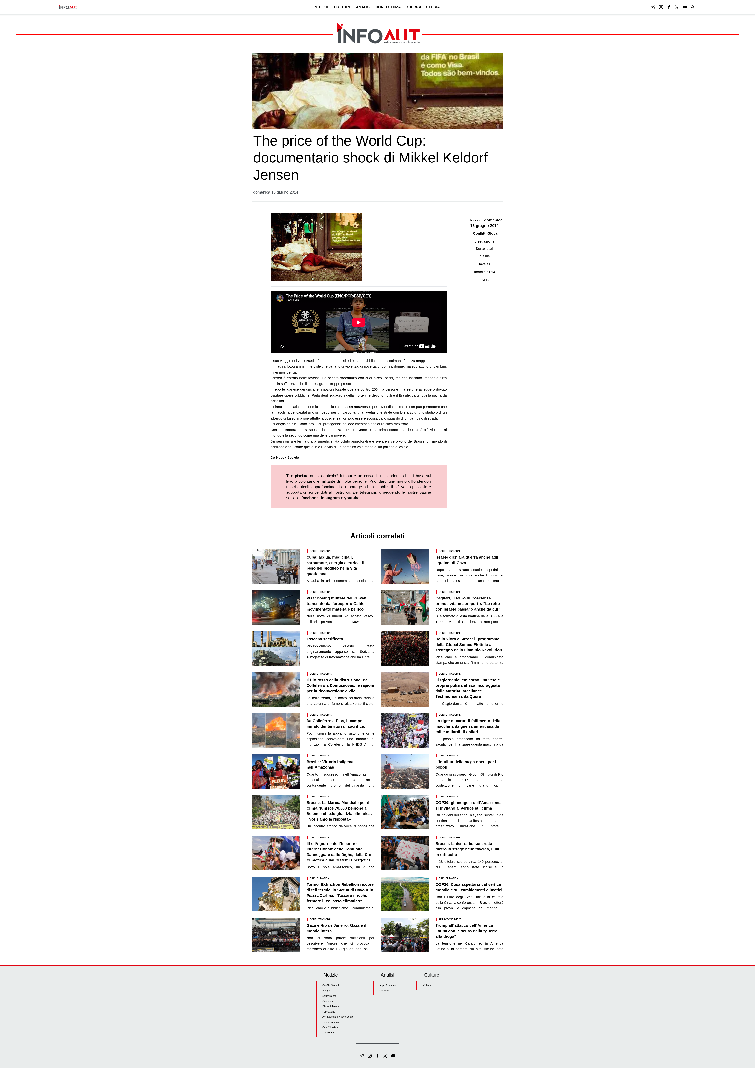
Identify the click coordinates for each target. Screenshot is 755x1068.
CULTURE (342, 7)
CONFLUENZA (388, 7)
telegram (368, 492)
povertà (484, 280)
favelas (484, 264)
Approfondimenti (450, 919)
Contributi (327, 1001)
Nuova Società (287, 457)
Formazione (328, 1011)
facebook (310, 498)
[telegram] (653, 7)
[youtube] (685, 7)
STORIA (433, 7)
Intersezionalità (330, 1022)
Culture (427, 985)
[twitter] (677, 7)
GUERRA (413, 7)
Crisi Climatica (319, 755)
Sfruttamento (329, 996)
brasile (484, 256)
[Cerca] (693, 7)
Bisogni (326, 990)
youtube (351, 498)
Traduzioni (328, 1032)
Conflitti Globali (486, 233)
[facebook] (669, 7)
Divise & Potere (330, 1006)
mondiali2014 (484, 272)
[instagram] (661, 7)
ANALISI (363, 7)
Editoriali (384, 990)
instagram (330, 498)
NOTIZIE (322, 7)
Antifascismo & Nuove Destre (338, 1016)
